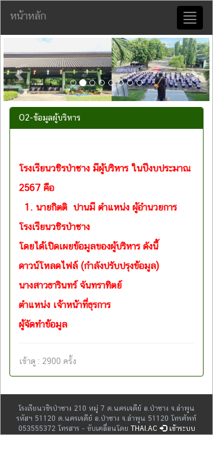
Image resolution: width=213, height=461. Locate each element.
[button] (19, 69)
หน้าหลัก (28, 15)
